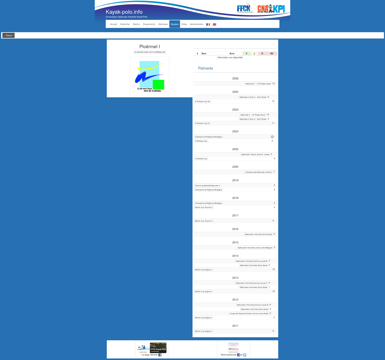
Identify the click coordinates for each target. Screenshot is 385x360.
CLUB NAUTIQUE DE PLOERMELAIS (149, 52)
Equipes (175, 24)
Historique (163, 24)
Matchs (136, 24)
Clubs (184, 24)
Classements (149, 24)
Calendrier (125, 24)
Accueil (113, 24)
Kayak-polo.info (124, 11)
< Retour (8, 35)
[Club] (149, 76)
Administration (196, 24)
